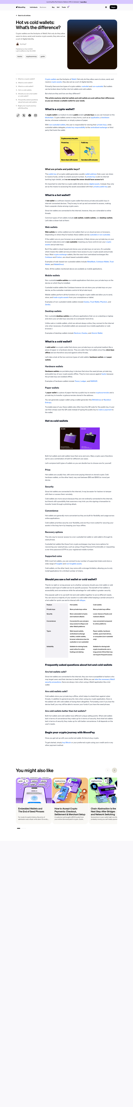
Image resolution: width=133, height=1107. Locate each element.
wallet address (91, 174)
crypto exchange (60, 254)
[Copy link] (18, 115)
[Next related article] (114, 770)
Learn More (84, 2)
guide (21, 781)
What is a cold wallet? (25, 86)
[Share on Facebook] (30, 115)
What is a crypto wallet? (26, 79)
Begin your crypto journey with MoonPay (27, 107)
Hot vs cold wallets (25, 90)
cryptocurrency (60, 781)
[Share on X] (24, 115)
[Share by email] (35, 115)
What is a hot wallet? (25, 83)
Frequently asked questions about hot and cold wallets (28, 101)
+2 (27, 781)
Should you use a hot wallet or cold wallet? (27, 95)
